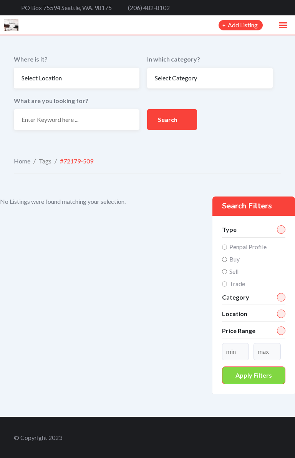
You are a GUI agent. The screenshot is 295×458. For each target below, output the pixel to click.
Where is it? (31, 59)
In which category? (173, 59)
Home (22, 161)
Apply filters (253, 375)
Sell (234, 271)
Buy (234, 259)
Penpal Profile (248, 246)
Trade (237, 283)
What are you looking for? (51, 100)
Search (168, 119)
